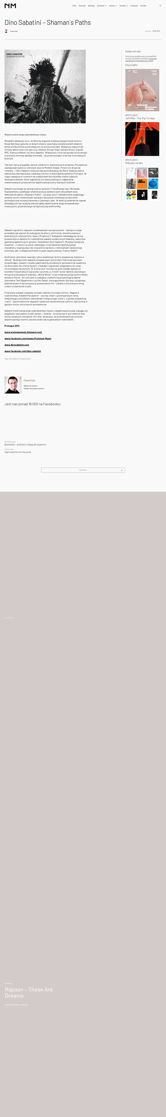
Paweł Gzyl (14, 31)
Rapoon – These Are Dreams (29, 992)
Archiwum (101, 6)
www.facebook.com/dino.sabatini (23, 351)
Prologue (22, 359)
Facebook (134, 6)
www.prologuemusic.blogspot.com (23, 332)
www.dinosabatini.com (17, 344)
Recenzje (82, 6)
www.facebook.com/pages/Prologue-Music (28, 338)
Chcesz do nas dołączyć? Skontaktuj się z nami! (141, 59)
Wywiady (91, 6)
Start (74, 6)
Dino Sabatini (13, 359)
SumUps (123, 6)
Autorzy (112, 6)
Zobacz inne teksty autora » (34, 388)
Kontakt (143, 6)
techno (28, 359)
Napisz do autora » (31, 386)
